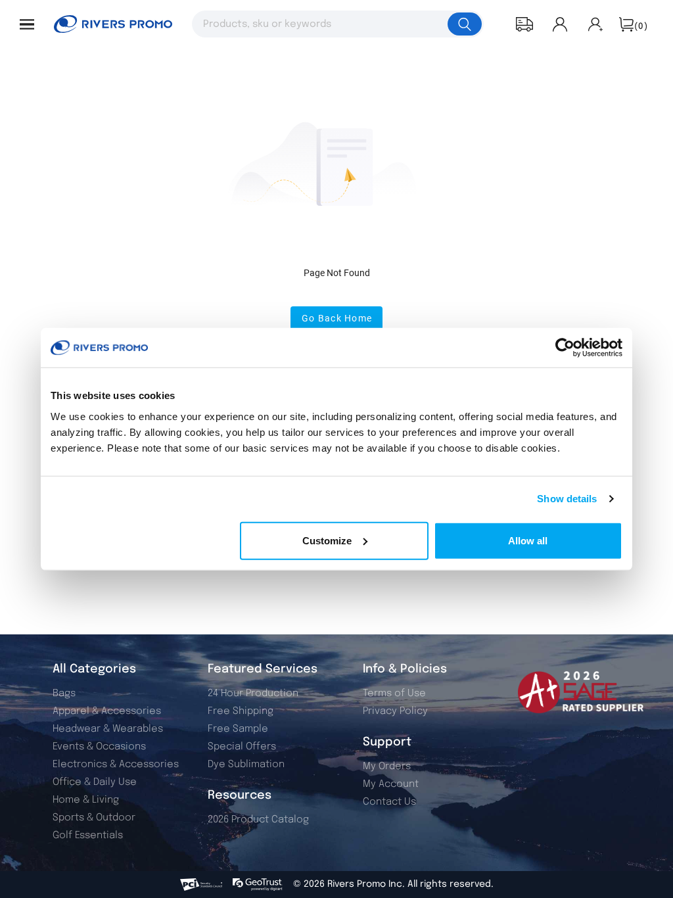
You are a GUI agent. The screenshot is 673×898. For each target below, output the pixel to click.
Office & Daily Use (95, 782)
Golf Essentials (88, 835)
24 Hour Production (253, 693)
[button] (27, 24)
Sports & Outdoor (94, 818)
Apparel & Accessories (107, 711)
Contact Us (389, 802)
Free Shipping (240, 711)
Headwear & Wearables (108, 729)
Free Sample (238, 729)
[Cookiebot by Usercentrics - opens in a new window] (564, 348)
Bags (64, 693)
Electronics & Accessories (116, 764)
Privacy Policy (395, 711)
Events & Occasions (99, 747)
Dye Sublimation (246, 764)
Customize (327, 540)
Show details (567, 498)
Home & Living (86, 800)
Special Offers (242, 747)
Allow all (527, 540)
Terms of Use (394, 693)
